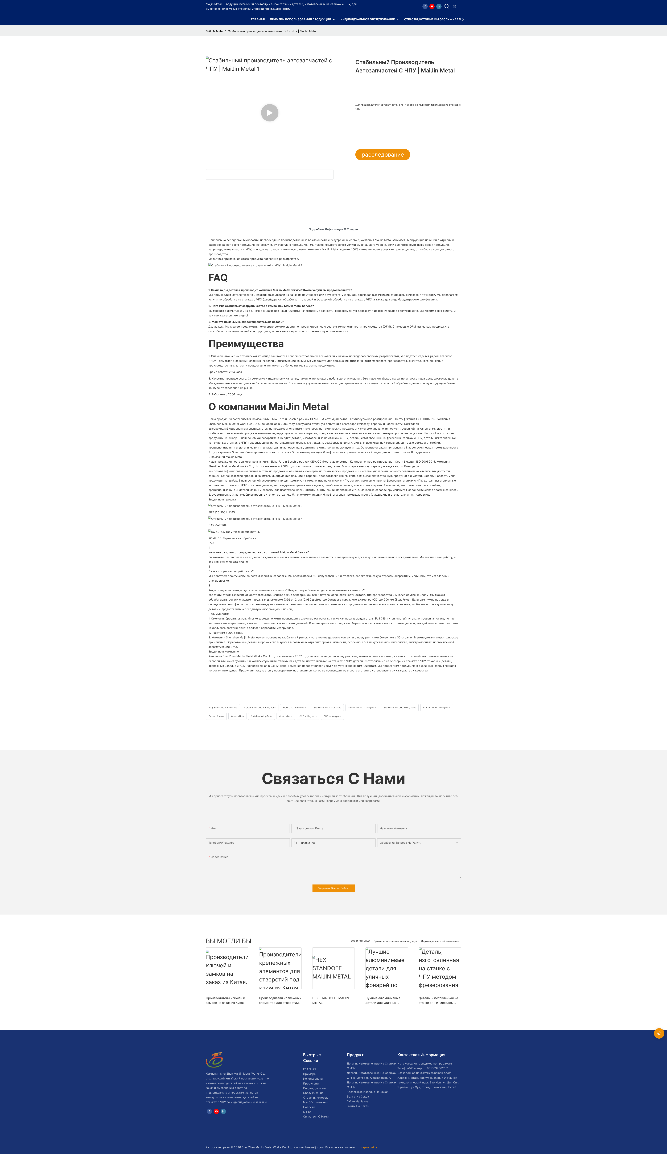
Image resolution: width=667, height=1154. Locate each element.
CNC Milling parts (307, 716)
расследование (383, 154)
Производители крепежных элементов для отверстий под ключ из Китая (280, 1000)
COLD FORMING (360, 941)
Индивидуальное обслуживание (440, 941)
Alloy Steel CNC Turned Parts (223, 707)
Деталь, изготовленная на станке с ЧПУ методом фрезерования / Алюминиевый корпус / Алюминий (438, 1000)
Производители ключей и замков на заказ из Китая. (225, 1000)
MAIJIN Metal (214, 31)
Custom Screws (216, 716)
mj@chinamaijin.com (438, 1073)
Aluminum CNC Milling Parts (436, 707)
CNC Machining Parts (261, 716)
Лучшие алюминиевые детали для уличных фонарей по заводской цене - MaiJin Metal (382, 1000)
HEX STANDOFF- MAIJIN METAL (330, 1000)
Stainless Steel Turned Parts (327, 707)
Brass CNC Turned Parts (294, 707)
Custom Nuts (237, 716)
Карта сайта (368, 1147)
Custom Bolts (285, 716)
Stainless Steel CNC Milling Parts (400, 707)
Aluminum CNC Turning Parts (362, 707)
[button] (463, 19)
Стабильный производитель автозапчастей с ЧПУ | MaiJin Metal (272, 31)
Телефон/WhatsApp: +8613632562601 (422, 1068)
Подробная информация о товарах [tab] (333, 229)
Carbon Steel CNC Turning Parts (260, 707)
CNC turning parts (332, 716)
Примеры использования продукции (395, 941)
